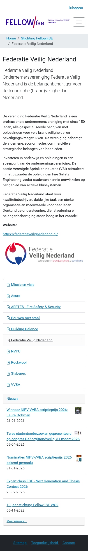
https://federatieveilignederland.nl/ (30, 234)
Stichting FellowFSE (37, 38)
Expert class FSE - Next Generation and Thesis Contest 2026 (43, 484)
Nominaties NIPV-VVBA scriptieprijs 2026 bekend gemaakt (39, 460)
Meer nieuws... (17, 521)
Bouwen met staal (25, 318)
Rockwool (18, 362)
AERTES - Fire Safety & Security (35, 307)
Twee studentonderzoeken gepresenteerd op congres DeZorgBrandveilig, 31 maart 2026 (43, 436)
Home (11, 38)
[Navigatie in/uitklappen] (79, 22)
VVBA (15, 384)
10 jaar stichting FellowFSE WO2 (32, 505)
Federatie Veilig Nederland (31, 340)
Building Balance (24, 329)
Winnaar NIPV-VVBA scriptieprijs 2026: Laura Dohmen (37, 412)
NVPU (15, 351)
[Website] (38, 22)
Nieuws (12, 398)
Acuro (15, 296)
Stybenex (18, 373)
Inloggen (76, 7)
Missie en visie (22, 284)
